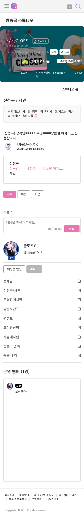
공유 (66, 52)
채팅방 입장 (14, 269)
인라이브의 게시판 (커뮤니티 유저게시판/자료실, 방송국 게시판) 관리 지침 (41, 113)
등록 (72, 229)
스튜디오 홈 (70, 89)
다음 (37, 194)
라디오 (34, 269)
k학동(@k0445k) (27, 144)
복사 (53, 52)
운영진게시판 (12, 299)
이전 (23, 194)
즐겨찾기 (42, 41)
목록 (10, 194)
